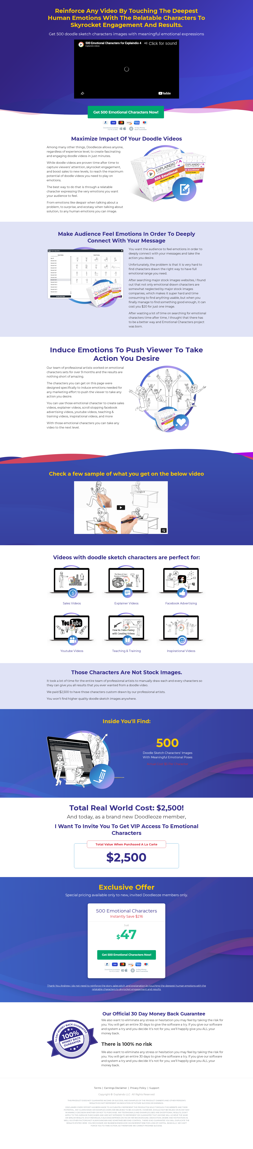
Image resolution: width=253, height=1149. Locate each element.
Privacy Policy (138, 1088)
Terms (97, 1088)
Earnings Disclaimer (115, 1088)
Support (154, 1088)
